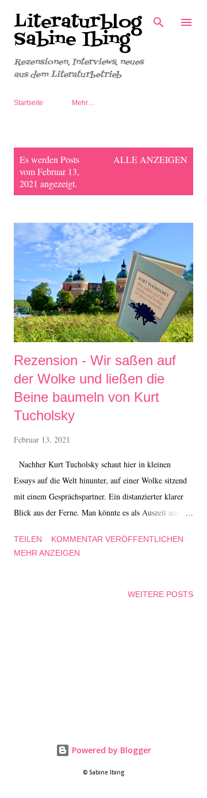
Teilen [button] (28, 539)
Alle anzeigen (150, 159)
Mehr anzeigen (47, 552)
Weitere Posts (160, 594)
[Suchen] (159, 21)
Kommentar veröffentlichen (117, 539)
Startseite (28, 103)
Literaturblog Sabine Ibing (77, 31)
